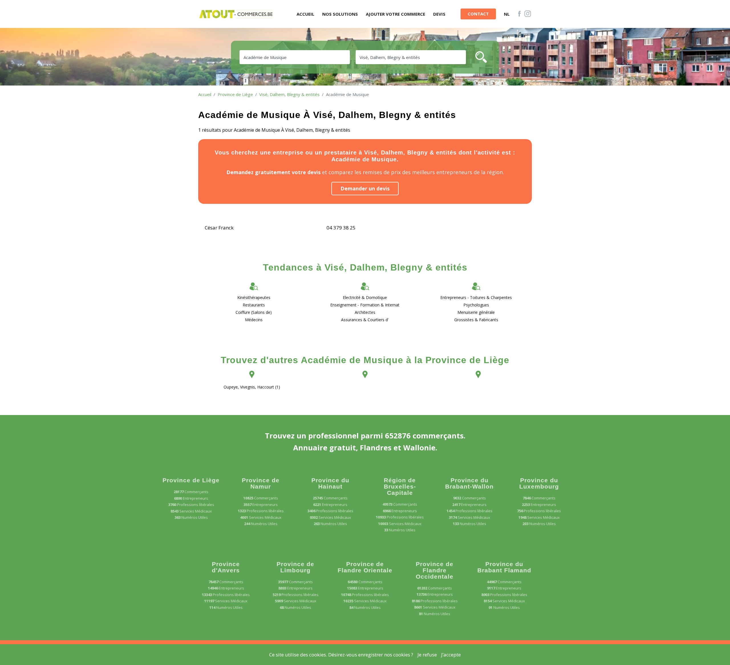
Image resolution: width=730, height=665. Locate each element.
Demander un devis (365, 188)
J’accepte (451, 654)
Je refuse (427, 654)
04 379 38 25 (341, 227)
